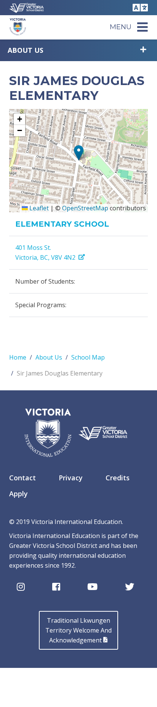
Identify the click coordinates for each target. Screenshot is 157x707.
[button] (78, 153)
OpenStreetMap (85, 208)
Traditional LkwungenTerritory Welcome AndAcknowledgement (78, 630)
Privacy (71, 477)
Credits (118, 477)
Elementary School (62, 224)
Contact (22, 477)
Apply (18, 493)
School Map (88, 357)
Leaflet (38, 208)
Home (17, 357)
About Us (25, 50)
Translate (139, 7)
